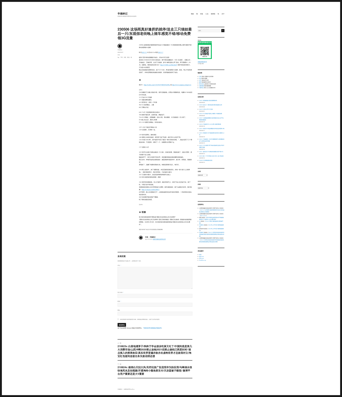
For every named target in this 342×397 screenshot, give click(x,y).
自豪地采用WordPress (129, 389)
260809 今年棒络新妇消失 (205, 160)
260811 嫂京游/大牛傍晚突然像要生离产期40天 (211, 151)
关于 (223, 14)
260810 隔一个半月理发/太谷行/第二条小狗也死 (211, 156)
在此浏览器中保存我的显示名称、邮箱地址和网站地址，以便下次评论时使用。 (140, 319)
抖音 (200, 76)
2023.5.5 (144, 52)
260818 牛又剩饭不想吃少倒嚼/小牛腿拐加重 (210, 113)
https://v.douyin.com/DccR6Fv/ (150, 189)
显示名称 (121, 292)
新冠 (128, 57)
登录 (200, 254)
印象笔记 (201, 87)
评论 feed (201, 258)
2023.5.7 (160, 52)
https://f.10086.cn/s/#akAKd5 (168, 65)
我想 (192, 14)
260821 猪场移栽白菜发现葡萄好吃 (208, 100)
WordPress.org (202, 260)
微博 (200, 82)
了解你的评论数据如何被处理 (152, 328)
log (118, 57)
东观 (125, 57)
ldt (199, 221)
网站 (119, 310)
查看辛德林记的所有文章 (159, 239)
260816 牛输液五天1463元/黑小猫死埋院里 (210, 124)
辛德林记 (123, 13)
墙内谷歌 (201, 84)
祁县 (201, 14)
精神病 (213, 14)
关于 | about (203, 215)
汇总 (207, 14)
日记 (119, 55)
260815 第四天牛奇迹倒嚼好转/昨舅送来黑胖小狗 (211, 128)
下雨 (121, 57)
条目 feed (201, 256)
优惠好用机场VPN (202, 62)
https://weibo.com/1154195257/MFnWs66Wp (157, 85)
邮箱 (119, 301)
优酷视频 (201, 86)
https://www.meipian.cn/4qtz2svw (181, 85)
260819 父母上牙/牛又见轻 (206, 109)
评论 (119, 265)
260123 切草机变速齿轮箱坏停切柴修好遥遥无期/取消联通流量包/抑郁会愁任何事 (211, 234)
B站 (200, 78)
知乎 (200, 80)
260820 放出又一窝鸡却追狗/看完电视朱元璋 (210, 105)
